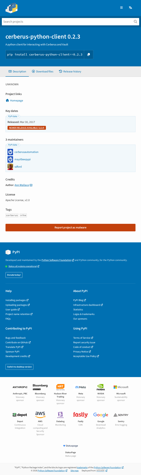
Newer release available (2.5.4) (26, 127)
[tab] (17, 72)
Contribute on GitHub (17, 342)
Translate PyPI (13, 347)
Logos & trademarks (84, 314)
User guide (11, 309)
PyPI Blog (78, 300)
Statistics (78, 309)
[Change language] (130, 8)
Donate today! (14, 275)
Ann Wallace (22, 185)
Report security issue (84, 342)
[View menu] (121, 8)
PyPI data (12, 116)
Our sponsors (80, 318)
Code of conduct (81, 347)
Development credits (16, 356)
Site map (74, 470)
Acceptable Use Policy (84, 356)
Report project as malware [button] (70, 227)
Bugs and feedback (16, 338)
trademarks (82, 467)
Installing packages (16, 300)
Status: (22, 266)
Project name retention (18, 314)
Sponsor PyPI (12, 351)
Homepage (16, 100)
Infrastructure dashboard (86, 305)
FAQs (8, 318)
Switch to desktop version (19, 366)
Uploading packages (16, 305)
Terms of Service (81, 338)
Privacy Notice (80, 351)
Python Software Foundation (56, 260)
